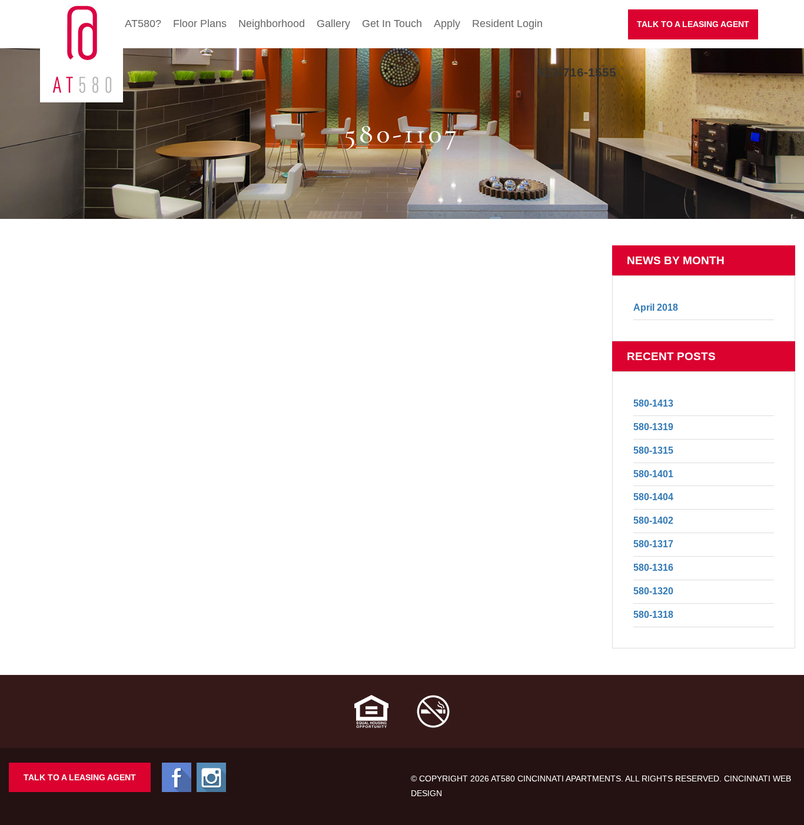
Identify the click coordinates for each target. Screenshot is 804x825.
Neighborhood (271, 23)
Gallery (333, 23)
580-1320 (653, 591)
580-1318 (653, 615)
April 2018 (655, 307)
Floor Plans (200, 23)
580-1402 (653, 520)
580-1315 (653, 450)
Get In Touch (392, 23)
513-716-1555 (576, 72)
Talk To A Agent (693, 24)
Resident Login (507, 23)
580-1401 (653, 474)
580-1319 (653, 427)
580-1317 (653, 544)
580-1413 (653, 403)
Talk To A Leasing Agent (80, 777)
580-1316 (653, 568)
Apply (447, 23)
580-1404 (653, 497)
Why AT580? (131, 23)
